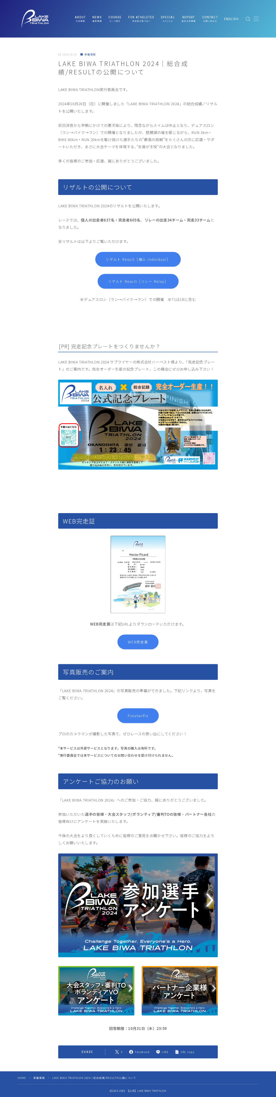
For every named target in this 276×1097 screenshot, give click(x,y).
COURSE (115, 18)
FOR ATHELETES (141, 18)
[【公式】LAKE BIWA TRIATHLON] (35, 18)
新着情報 (90, 54)
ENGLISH (231, 19)
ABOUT (80, 18)
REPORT (189, 18)
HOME (22, 1078)
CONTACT (210, 18)
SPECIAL (168, 18)
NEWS (97, 18)
